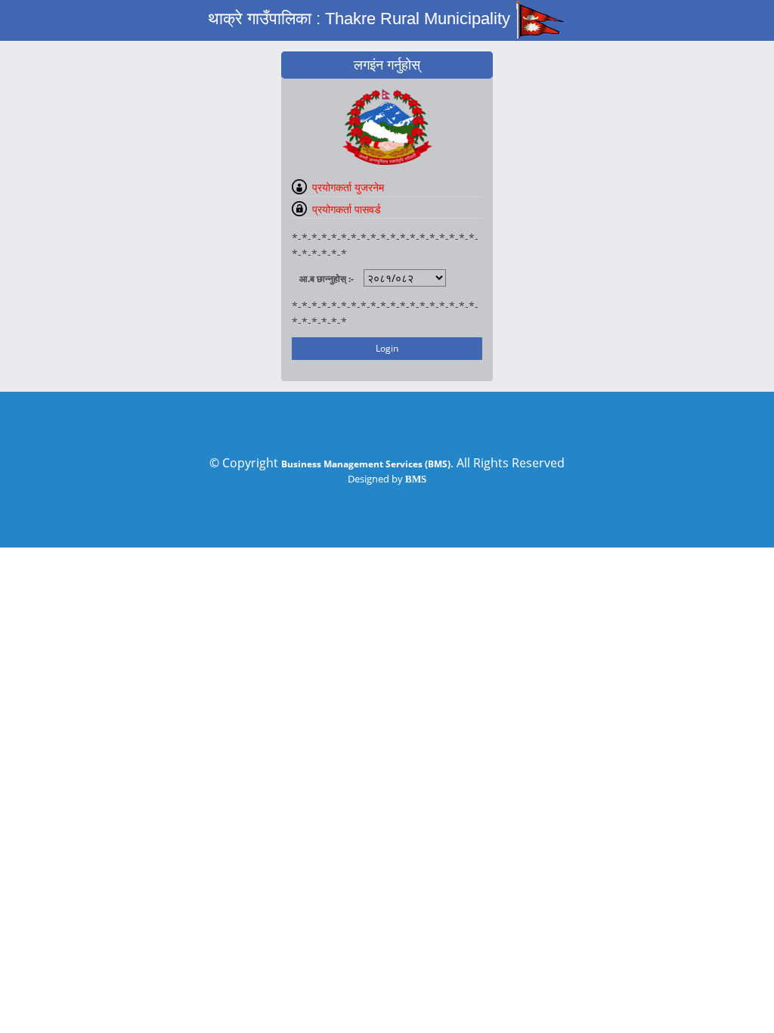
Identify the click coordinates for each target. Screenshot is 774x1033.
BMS (415, 479)
